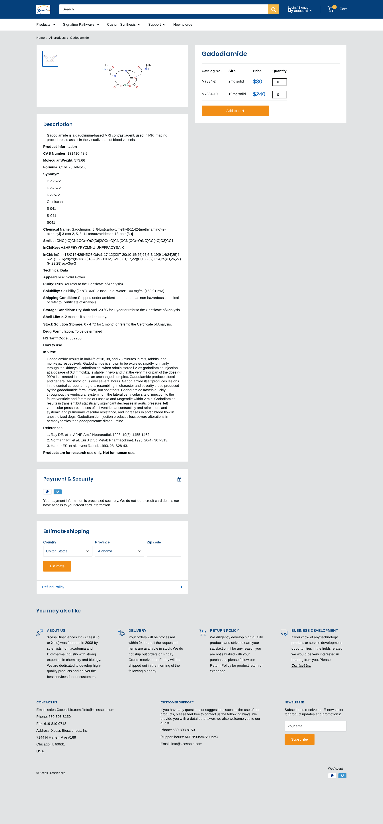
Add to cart (235, 111)
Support (154, 24)
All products (57, 37)
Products (43, 24)
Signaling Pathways (78, 24)
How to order (183, 24)
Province (102, 542)
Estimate (57, 566)
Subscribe (299, 739)
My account (298, 11)
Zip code (154, 542)
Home (40, 37)
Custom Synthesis (121, 24)
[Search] (273, 9)
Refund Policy (53, 587)
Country (49, 542)
